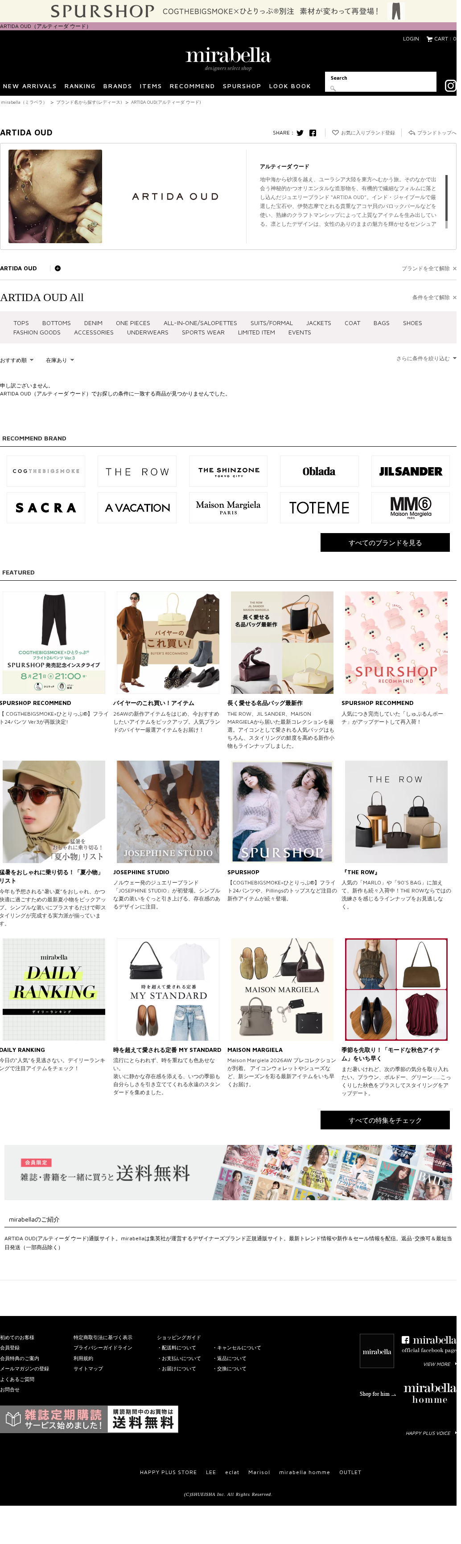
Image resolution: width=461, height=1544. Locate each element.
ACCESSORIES (94, 332)
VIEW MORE (436, 1364)
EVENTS (299, 332)
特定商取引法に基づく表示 (103, 1337)
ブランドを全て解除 (426, 268)
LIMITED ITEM (256, 332)
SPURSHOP (242, 86)
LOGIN (411, 38)
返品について (232, 1358)
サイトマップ (88, 1368)
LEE (211, 1472)
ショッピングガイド (179, 1337)
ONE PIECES (133, 322)
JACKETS (318, 322)
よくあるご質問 (17, 1379)
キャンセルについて (239, 1347)
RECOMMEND (192, 86)
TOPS (21, 322)
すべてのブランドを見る (385, 542)
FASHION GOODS (37, 332)
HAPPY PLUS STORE (168, 1472)
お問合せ (10, 1389)
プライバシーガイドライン (103, 1347)
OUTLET (350, 1472)
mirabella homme (304, 1472)
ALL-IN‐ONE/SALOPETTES (200, 322)
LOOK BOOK (290, 86)
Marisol (259, 1472)
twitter (302, 132)
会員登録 (10, 1347)
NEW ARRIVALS (30, 86)
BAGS (382, 322)
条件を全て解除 (431, 297)
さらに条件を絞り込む (423, 358)
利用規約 (83, 1358)
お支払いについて (181, 1358)
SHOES (412, 322)
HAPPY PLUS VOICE (428, 1433)
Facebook (315, 132)
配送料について (179, 1347)
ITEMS (151, 86)
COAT (352, 322)
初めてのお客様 (17, 1337)
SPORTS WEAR (203, 332)
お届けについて (179, 1368)
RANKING (80, 86)
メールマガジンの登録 (24, 1368)
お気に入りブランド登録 (368, 132)
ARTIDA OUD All (42, 297)
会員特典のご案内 (19, 1358)
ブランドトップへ (437, 132)
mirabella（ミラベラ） (24, 102)
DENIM (93, 322)
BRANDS (117, 86)
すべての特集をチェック (385, 1120)
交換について (232, 1368)
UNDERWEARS (148, 332)
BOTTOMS (56, 322)
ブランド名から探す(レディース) (89, 102)
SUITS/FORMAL (272, 322)
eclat (232, 1472)
